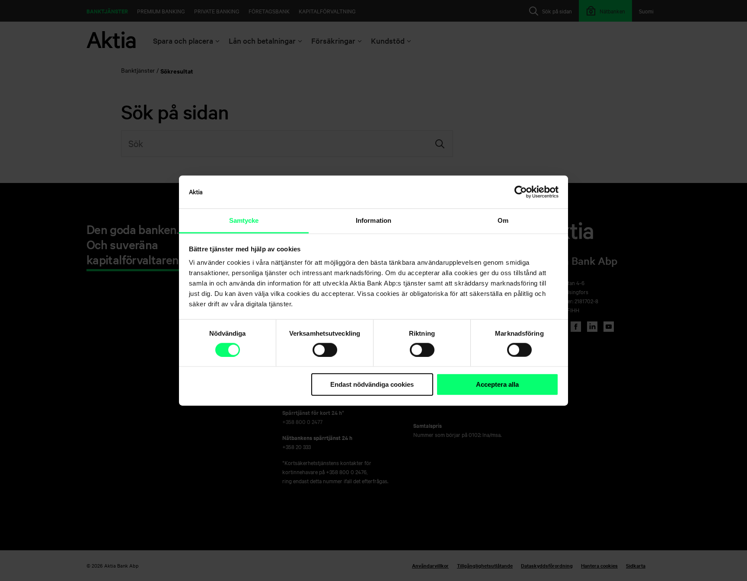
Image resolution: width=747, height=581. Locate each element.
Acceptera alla (497, 384)
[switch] (325, 350)
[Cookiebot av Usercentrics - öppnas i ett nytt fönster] (521, 192)
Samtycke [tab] (244, 220)
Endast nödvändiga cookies (372, 384)
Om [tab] (503, 220)
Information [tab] (373, 220)
